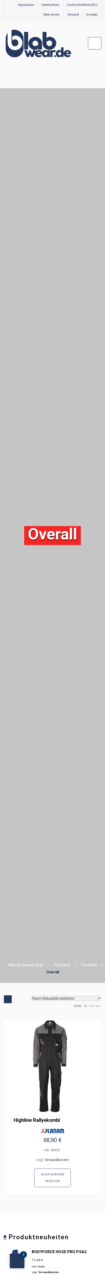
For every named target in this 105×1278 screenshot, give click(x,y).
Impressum (26, 5)
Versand (73, 14)
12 (85, 1006)
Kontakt (91, 14)
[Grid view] (8, 999)
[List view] (17, 999)
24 (91, 1006)
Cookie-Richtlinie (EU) (82, 5)
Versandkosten (56, 1160)
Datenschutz (50, 5)
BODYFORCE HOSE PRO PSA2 (59, 1251)
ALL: (98, 1006)
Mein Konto (51, 14)
